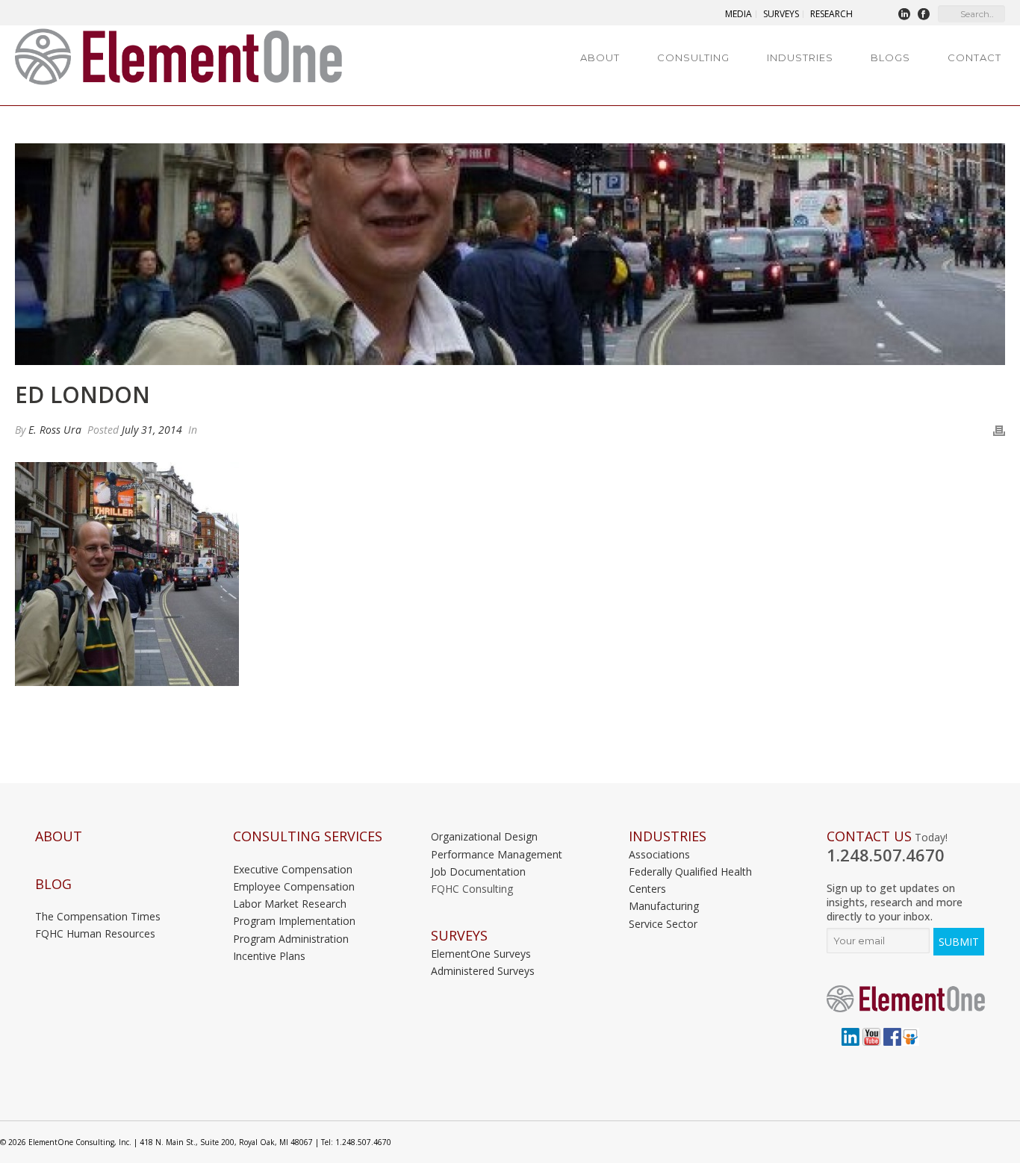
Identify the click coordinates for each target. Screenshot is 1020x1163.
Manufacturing (664, 906)
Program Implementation (294, 921)
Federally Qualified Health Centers (690, 880)
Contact (974, 57)
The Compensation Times (98, 916)
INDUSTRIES (667, 836)
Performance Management (496, 854)
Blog (53, 884)
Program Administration (291, 939)
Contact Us (869, 836)
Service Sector (663, 924)
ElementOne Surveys (481, 954)
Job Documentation (478, 871)
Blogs (890, 57)
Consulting (693, 57)
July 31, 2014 (152, 430)
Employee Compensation (294, 886)
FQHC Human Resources (95, 933)
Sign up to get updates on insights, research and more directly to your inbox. (895, 902)
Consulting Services (307, 836)
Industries (800, 57)
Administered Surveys (483, 971)
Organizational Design (484, 836)
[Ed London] (510, 254)
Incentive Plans (269, 956)
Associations (659, 854)
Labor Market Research (289, 904)
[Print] (999, 430)
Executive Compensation (292, 869)
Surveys (459, 935)
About (600, 57)
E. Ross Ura (54, 430)
